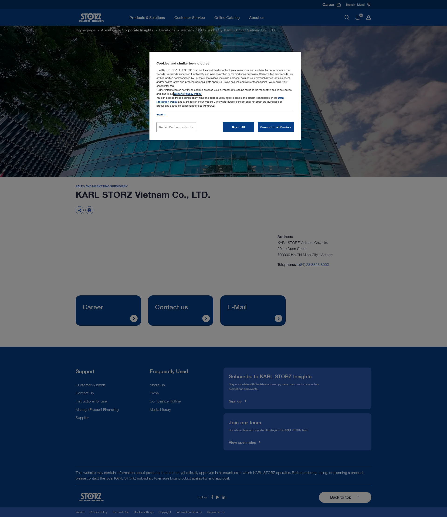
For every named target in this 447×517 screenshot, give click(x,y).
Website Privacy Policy (187, 93)
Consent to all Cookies (275, 126)
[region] (225, 96)
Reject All (238, 126)
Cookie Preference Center (176, 126)
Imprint (160, 114)
